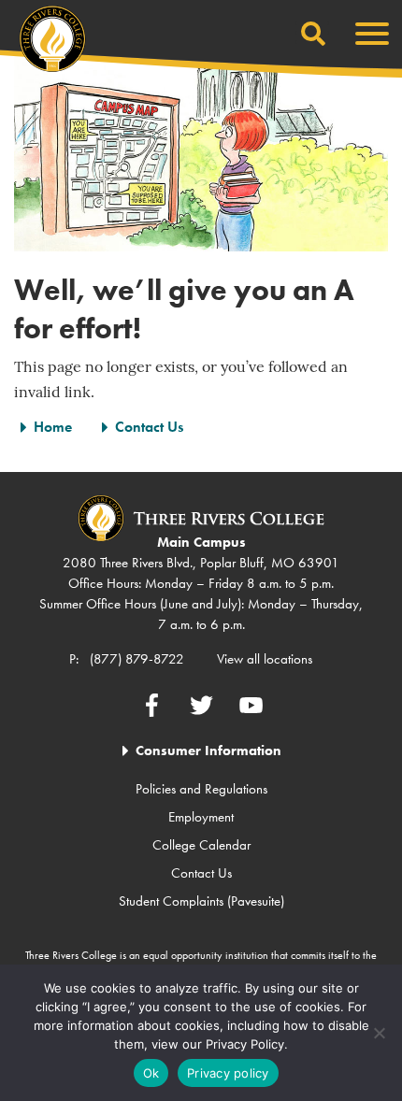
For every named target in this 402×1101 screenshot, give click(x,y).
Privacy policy (228, 1072)
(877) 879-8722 (137, 659)
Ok (151, 1072)
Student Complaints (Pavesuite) (201, 901)
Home (53, 426)
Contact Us (149, 426)
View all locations (264, 659)
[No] (378, 1032)
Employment (201, 817)
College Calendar (201, 845)
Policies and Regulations (201, 788)
